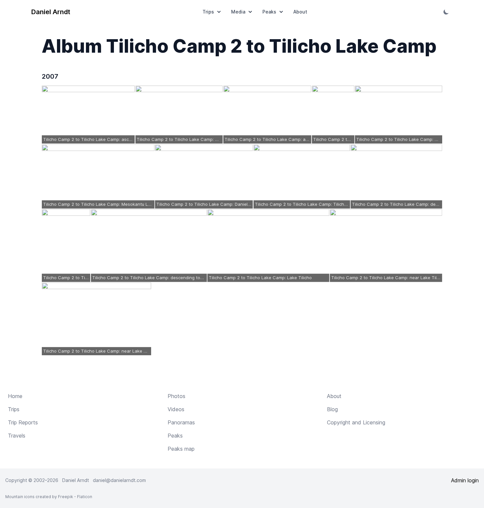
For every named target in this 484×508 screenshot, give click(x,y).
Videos (176, 409)
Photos (176, 396)
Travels (16, 435)
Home (15, 396)
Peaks (269, 11)
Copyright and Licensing (356, 422)
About (300, 11)
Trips (208, 11)
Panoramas (181, 422)
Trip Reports (23, 422)
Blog (332, 409)
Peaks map (181, 448)
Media (238, 11)
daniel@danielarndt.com (119, 480)
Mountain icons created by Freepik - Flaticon (48, 496)
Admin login (465, 480)
